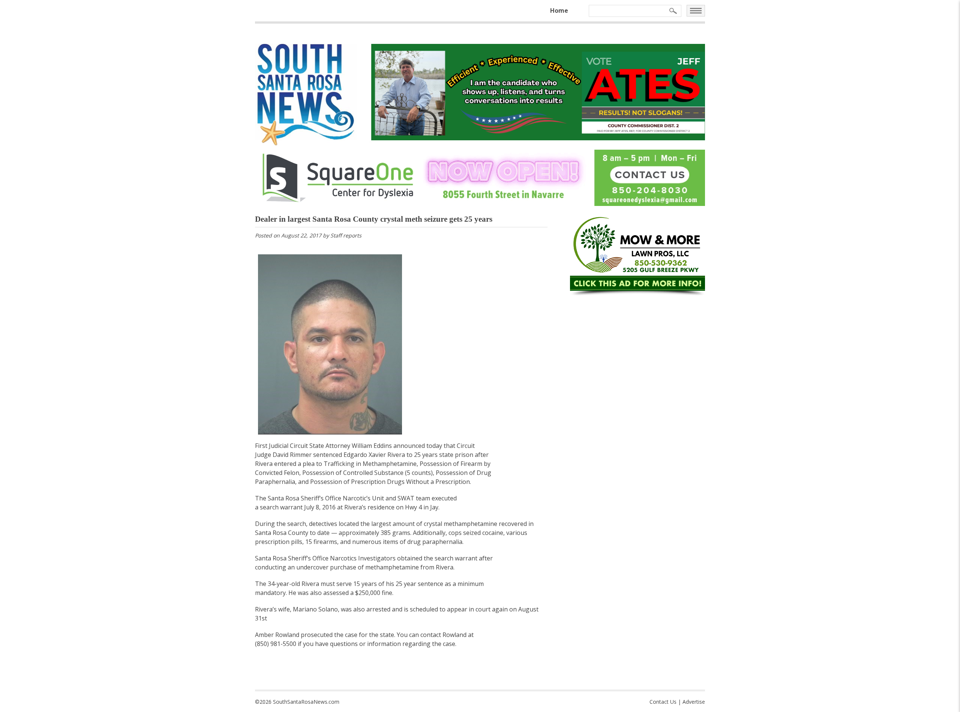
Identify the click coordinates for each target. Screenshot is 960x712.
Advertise (693, 701)
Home (559, 10)
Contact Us (663, 701)
